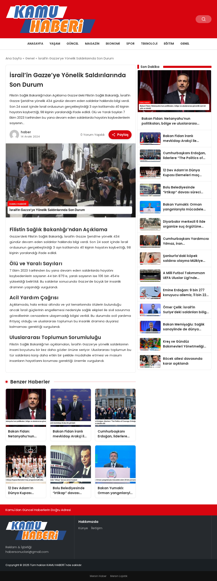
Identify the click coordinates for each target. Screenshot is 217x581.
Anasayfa (35, 43)
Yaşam (55, 43)
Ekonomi (113, 43)
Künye (83, 528)
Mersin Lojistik (118, 576)
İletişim (96, 528)
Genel (184, 43)
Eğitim (169, 43)
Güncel (73, 43)
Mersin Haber (98, 576)
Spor (130, 43)
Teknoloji (149, 43)
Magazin (92, 43)
